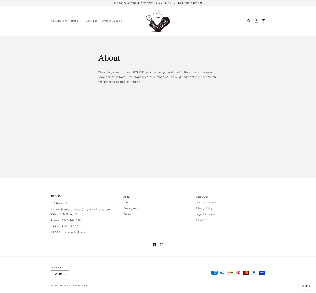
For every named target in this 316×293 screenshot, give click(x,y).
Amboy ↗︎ (201, 220)
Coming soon (131, 208)
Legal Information (206, 214)
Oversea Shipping (206, 202)
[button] (76, 20)
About (126, 196)
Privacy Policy (204, 208)
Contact (128, 214)
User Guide (202, 196)
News (126, 202)
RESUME (64, 285)
